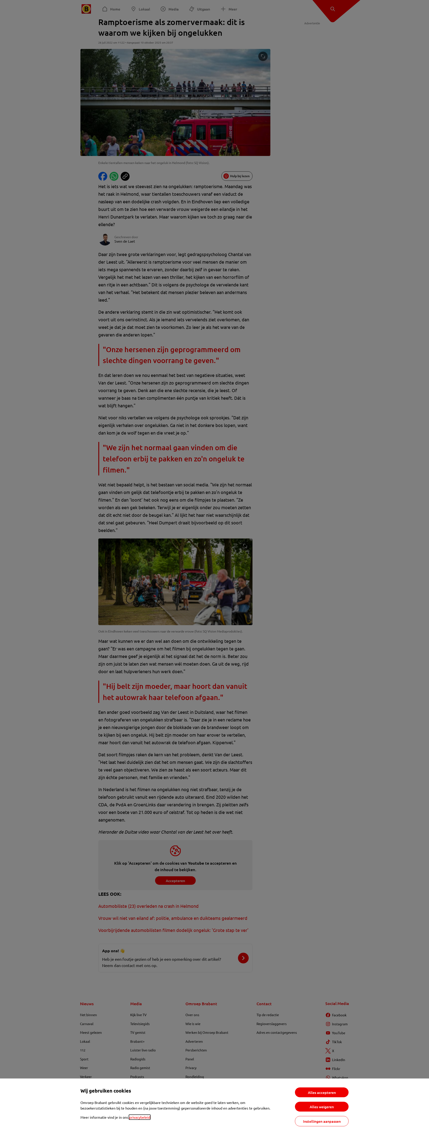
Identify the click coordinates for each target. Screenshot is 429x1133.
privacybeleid (139, 1117)
